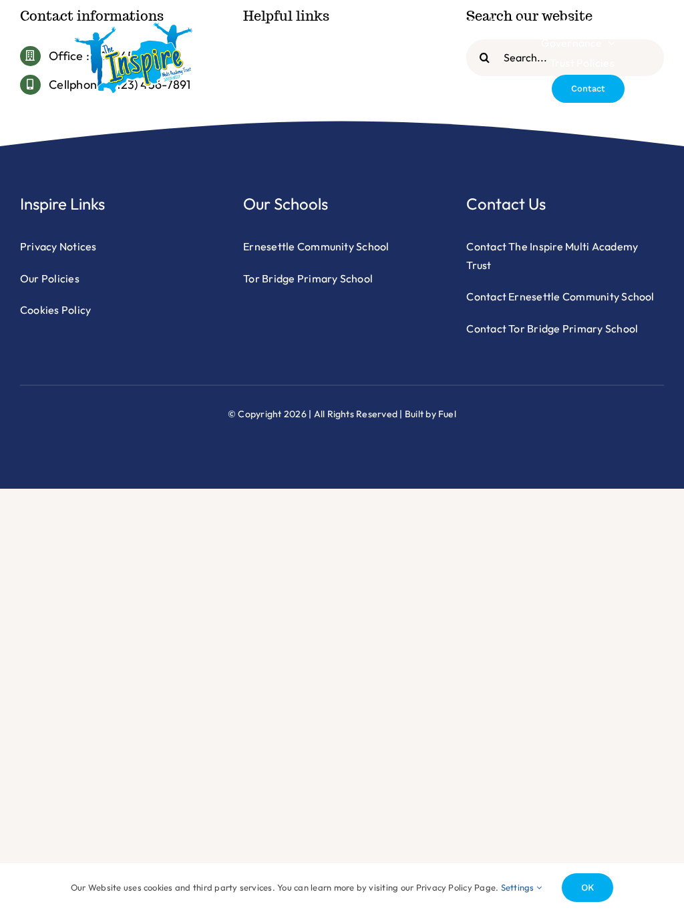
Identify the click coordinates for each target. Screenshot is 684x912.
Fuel (447, 414)
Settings (518, 887)
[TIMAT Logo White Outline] (133, 26)
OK (587, 887)
